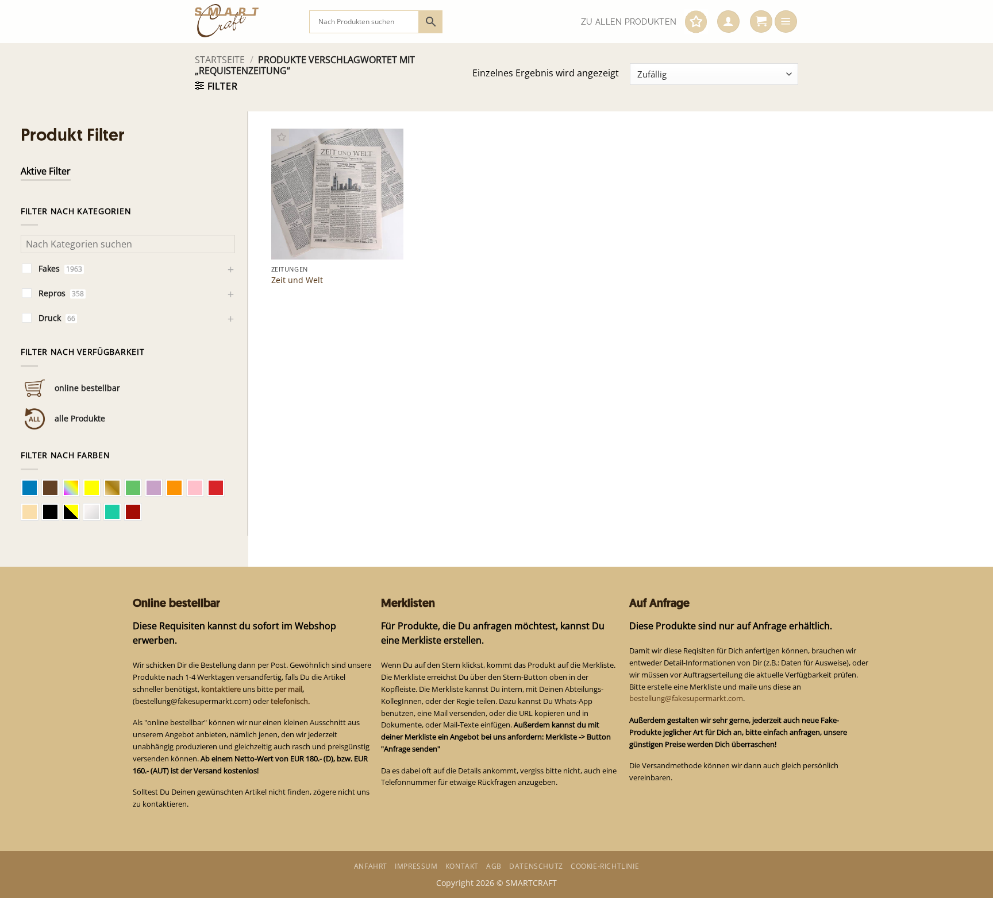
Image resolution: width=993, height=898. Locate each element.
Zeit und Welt (297, 280)
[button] (728, 21)
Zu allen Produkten (628, 21)
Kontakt (462, 866)
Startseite (220, 59)
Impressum (416, 866)
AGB (494, 866)
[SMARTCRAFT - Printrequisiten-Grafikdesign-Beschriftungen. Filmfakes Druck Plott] (243, 21)
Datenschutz (536, 866)
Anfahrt (370, 866)
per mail (288, 689)
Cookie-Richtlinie (605, 866)
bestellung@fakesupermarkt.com (686, 698)
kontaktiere (221, 689)
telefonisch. (290, 701)
